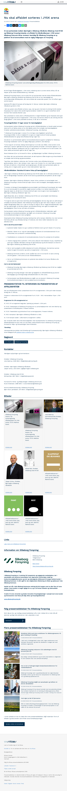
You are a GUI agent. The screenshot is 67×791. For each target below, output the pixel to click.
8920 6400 (36, 563)
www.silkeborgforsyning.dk (12, 599)
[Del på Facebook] (8, 25)
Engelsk (10, 783)
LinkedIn (6, 765)
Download (8, 447)
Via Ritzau (32, 748)
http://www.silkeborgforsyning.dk (43, 566)
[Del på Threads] (16, 25)
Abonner (8, 620)
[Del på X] (14, 25)
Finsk (22, 783)
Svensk (18, 783)
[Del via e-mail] (25, 25)
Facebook (12, 765)
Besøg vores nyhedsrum (14, 724)
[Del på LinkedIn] (11, 25)
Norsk (14, 783)
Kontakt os (7, 748)
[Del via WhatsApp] (22, 25)
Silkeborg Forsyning (23, 21)
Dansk (5, 783)
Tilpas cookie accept (10, 768)
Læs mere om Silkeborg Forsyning (15, 544)
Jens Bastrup (9, 342)
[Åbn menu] (21, 2)
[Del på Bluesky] (19, 25)
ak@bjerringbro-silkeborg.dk (25, 332)
